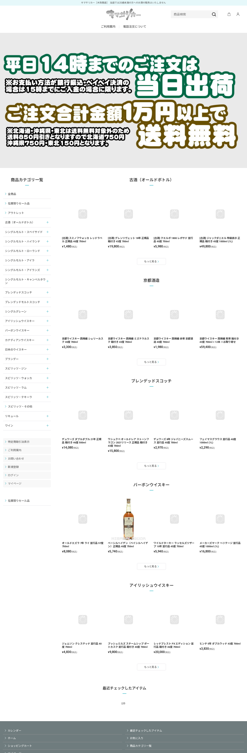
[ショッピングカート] (229, 14)
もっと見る (150, 261)
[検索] (214, 14)
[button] (134, 27)
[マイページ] (237, 14)
